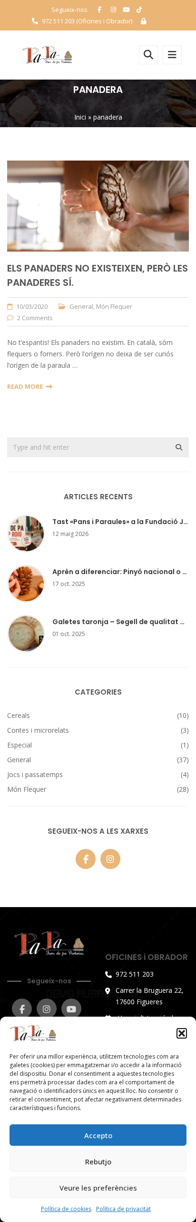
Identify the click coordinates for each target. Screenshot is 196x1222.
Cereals (18, 715)
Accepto (98, 1135)
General (81, 306)
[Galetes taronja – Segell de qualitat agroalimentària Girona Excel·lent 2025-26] (26, 632)
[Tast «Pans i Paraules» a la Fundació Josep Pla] (26, 532)
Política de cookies (66, 1209)
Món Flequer (114, 306)
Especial (19, 744)
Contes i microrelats (38, 730)
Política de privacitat (123, 1209)
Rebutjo (98, 1161)
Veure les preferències (98, 1187)
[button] (181, 1033)
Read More (25, 386)
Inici (80, 116)
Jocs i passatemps (35, 774)
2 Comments (35, 317)
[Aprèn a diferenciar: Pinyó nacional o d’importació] (26, 582)
